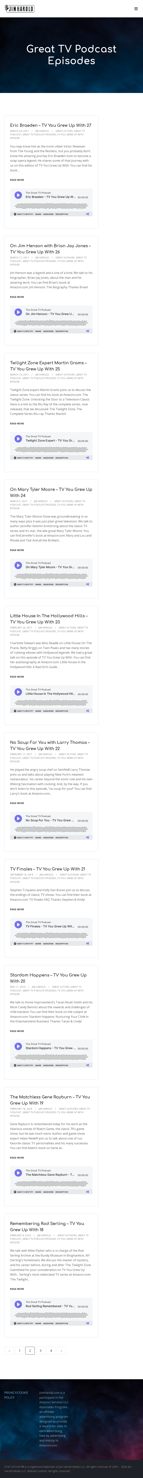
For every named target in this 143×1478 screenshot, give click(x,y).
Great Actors (64, 131)
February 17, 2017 (21, 754)
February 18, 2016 (21, 1108)
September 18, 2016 (21, 874)
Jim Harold (42, 131)
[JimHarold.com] (19, 8)
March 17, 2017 (19, 257)
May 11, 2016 (18, 986)
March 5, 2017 (19, 501)
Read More (17, 179)
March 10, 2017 (19, 374)
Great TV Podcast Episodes (39, 134)
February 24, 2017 (21, 627)
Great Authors (65, 257)
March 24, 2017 (19, 131)
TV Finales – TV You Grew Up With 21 (47, 869)
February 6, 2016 (20, 1235)
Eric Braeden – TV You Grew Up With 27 (50, 125)
